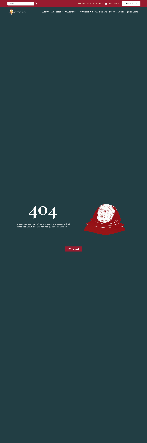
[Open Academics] (77, 12)
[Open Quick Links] (139, 12)
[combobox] (20, 3)
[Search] (36, 3)
